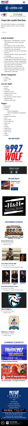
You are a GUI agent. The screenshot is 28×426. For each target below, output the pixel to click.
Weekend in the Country (10, 93)
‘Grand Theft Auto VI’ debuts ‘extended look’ (15, 61)
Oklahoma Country (9, 91)
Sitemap (6, 126)
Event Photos (7, 79)
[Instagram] (16, 172)
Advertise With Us (14, 408)
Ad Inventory (7, 106)
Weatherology (22, 417)
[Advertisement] (14, 15)
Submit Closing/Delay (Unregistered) (16, 112)
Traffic (5, 133)
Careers (6, 77)
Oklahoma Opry (8, 98)
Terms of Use (7, 131)
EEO (14, 399)
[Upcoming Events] (14, 232)
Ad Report (6, 107)
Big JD (6, 88)
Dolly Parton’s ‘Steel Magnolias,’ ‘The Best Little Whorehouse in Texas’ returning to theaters (15, 42)
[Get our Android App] (17, 396)
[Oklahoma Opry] (5, 185)
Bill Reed (6, 86)
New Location (7, 119)
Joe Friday (7, 90)
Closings (6, 109)
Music (5, 80)
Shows (6, 124)
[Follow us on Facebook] (8, 396)
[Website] (12, 185)
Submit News (7, 130)
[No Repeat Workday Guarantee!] (14, 352)
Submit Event (7, 128)
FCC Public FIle (14, 397)
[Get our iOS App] (15, 396)
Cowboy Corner (8, 95)
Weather (6, 135)
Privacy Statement (9, 121)
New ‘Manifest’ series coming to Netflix (14, 45)
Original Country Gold (9, 100)
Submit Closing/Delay (12, 111)
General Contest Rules (10, 116)
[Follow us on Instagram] (13, 396)
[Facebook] (11, 172)
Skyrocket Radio (17, 416)
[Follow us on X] (10, 396)
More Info (14, 188)
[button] (24, 2)
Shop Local (7, 123)
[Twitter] (14, 172)
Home (5, 118)
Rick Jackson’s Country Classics (12, 96)
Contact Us (7, 114)
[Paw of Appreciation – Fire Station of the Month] (14, 371)
